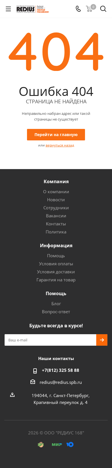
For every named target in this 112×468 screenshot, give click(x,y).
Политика (56, 232)
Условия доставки (56, 271)
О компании (56, 191)
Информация (56, 245)
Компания (56, 181)
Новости (56, 199)
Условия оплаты (56, 263)
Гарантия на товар (56, 280)
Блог (56, 303)
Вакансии (56, 215)
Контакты (56, 224)
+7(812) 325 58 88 (60, 370)
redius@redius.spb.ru (61, 382)
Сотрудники (56, 207)
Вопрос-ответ (56, 311)
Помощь (56, 255)
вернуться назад (60, 145)
